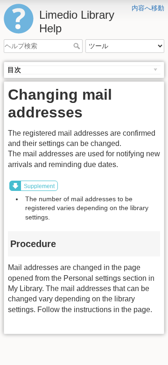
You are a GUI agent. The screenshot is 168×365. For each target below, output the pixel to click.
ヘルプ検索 (77, 46)
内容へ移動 (148, 8)
